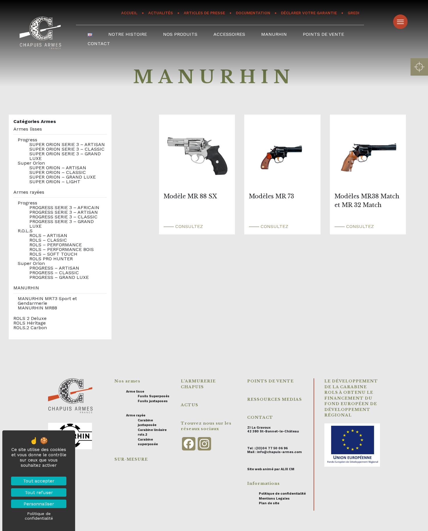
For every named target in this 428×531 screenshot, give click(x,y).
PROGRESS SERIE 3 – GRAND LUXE (61, 224)
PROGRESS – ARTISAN (54, 268)
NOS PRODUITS (180, 34)
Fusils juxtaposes (153, 401)
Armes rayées (28, 192)
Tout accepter (38, 481)
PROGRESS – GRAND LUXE (59, 277)
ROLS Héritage (29, 323)
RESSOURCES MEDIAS (274, 399)
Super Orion (31, 163)
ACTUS (189, 404)
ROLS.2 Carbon (30, 327)
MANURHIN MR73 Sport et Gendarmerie (47, 301)
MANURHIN (274, 34)
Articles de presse (204, 13)
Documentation (253, 13)
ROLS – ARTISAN (48, 235)
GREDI (353, 13)
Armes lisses (27, 129)
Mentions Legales (274, 498)
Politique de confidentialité (282, 494)
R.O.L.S (25, 231)
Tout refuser (39, 492)
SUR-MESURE (131, 459)
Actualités (160, 13)
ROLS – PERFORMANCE (55, 244)
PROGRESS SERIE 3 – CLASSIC (63, 217)
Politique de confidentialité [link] (39, 516)
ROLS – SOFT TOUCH (53, 254)
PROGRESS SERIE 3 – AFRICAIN (64, 207)
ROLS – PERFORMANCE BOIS (61, 249)
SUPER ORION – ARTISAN (57, 167)
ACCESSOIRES (229, 34)
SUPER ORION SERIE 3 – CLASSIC (67, 149)
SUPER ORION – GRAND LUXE (62, 177)
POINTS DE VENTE (323, 34)
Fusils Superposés (153, 396)
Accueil (129, 13)
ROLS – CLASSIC (48, 240)
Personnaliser (39, 504)
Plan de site (269, 503)
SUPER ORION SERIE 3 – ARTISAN (67, 144)
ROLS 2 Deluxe (30, 318)
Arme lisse (135, 391)
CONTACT (99, 43)
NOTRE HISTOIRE (127, 34)
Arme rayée (135, 415)
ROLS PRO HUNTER (51, 258)
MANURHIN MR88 (37, 308)
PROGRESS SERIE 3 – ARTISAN (63, 212)
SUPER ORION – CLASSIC (57, 172)
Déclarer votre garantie (309, 13)
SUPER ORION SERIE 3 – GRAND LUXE (65, 156)
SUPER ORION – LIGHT (54, 181)
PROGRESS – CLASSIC (54, 272)
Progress (27, 139)
